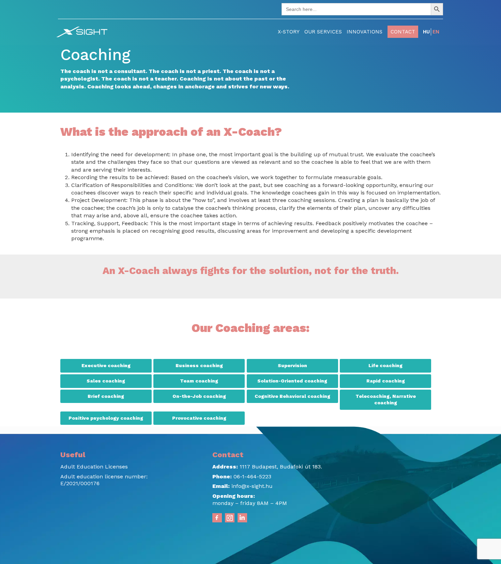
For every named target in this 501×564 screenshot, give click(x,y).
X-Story (289, 32)
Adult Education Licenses (94, 466)
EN (435, 32)
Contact (403, 32)
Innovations (364, 32)
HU (426, 32)
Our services (323, 32)
